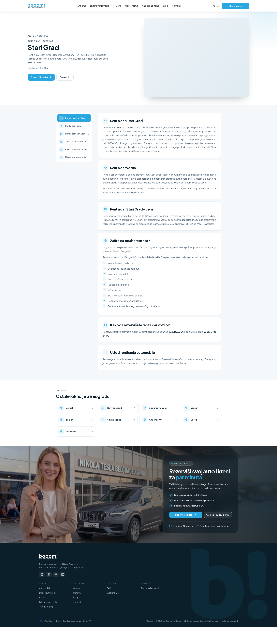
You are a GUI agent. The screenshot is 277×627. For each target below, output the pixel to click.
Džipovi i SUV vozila (48, 592)
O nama (82, 5)
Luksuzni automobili (48, 602)
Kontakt (176, 5)
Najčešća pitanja (150, 5)
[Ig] (49, 574)
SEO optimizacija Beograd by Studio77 (201, 621)
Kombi (42, 597)
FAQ (109, 588)
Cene (118, 5)
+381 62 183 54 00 (220, 514)
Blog (165, 5)
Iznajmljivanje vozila (99, 5)
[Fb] (42, 574)
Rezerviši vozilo (39, 77)
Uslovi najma (131, 5)
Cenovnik (77, 592)
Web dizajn (49, 621)
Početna (31, 36)
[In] (62, 574)
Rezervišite (235, 5)
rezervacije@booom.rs (183, 526)
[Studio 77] (41, 621)
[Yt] (56, 574)
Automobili (44, 588)
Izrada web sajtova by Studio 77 (77, 621)
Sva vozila (65, 77)
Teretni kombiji (46, 606)
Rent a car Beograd (150, 588)
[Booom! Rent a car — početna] (48, 556)
